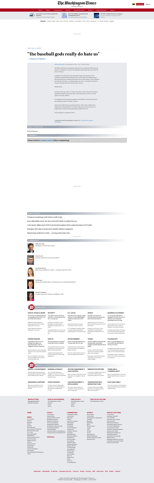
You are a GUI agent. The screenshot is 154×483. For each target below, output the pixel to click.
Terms (82, 471)
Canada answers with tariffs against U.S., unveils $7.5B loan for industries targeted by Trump (56, 387)
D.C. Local (72, 313)
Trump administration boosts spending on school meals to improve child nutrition (56, 348)
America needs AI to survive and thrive (47, 258)
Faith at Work (111, 437)
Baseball (89, 421)
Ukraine (111, 21)
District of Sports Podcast (94, 437)
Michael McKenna (72, 444)
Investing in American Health (115, 441)
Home (29, 48)
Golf (88, 429)
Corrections (30, 419)
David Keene (70, 437)
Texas (84, 21)
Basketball (90, 422)
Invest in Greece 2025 (113, 442)
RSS (93, 471)
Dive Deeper (30, 450)
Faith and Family (114, 382)
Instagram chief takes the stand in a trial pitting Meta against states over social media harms (116, 331)
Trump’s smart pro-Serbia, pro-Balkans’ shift (49, 294)
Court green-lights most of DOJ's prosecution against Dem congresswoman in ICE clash (97, 373)
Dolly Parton (64, 21)
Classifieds (46, 471)
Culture (29, 442)
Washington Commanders (94, 418)
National (29, 422)
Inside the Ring (31, 439)
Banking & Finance (55, 369)
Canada (71, 21)
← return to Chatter (36, 58)
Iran (58, 21)
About (111, 471)
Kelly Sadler (70, 422)
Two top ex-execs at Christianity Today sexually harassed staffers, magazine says (117, 386)
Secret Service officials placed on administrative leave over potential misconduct (37, 317)
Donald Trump (51, 21)
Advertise (100, 471)
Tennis (89, 427)
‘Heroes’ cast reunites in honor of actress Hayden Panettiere (76, 353)
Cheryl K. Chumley (40, 292)
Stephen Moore (71, 446)
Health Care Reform (52, 421)
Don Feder (70, 432)
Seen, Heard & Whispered (34, 429)
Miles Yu (69, 456)
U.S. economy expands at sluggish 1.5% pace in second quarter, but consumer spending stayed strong (116, 318)
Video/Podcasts (101, 10)
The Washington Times (54, 401)
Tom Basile (70, 426)
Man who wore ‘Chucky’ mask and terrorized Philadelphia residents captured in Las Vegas (77, 318)
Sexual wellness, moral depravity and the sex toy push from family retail (37, 351)
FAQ (106, 471)
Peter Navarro (71, 449)
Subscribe (140, 4)
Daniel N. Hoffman (72, 436)
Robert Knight (71, 439)
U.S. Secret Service (102, 21)
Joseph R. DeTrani (72, 431)
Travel (90, 339)
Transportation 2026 (113, 427)
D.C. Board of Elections (113, 426)
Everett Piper (70, 451)
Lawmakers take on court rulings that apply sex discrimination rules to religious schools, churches (36, 344)
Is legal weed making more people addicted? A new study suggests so (56, 354)
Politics (29, 420)
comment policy (46, 140)
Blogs (33, 48)
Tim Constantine (72, 427)
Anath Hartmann (40, 268)
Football (89, 419)
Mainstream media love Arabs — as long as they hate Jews (53, 270)
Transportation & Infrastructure (56, 432)
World (90, 313)
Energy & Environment (37, 369)
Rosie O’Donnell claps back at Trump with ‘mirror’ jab (76, 342)
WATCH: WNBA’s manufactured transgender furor (78, 14)
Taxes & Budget (54, 382)
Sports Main (90, 414)
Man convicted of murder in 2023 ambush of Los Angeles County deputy (77, 375)
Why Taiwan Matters (113, 422)
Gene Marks (70, 441)
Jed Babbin (70, 424)
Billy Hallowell (71, 434)
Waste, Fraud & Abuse (36, 313)
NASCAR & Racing (92, 436)
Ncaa (88, 21)
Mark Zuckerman (59, 64)
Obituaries (30, 447)
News (40, 10)
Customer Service (65, 471)
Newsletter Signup (33, 403)
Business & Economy (116, 313)
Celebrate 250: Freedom (113, 419)
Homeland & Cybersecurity (54, 426)
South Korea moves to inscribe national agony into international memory (96, 317)
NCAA (88, 424)
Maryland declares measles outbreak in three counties (75, 324)
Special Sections (79, 10)
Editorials (70, 418)
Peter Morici (39, 256)
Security (51, 313)
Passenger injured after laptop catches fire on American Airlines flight (96, 357)
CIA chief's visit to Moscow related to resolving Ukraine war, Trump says (76, 388)
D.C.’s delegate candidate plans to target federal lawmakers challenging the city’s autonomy (77, 330)
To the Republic (71, 462)
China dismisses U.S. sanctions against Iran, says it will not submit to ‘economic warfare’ (116, 325)
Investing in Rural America (114, 424)
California (78, 21)
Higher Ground (34, 339)
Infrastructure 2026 (112, 431)
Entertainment (74, 339)
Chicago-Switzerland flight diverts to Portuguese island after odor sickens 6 (96, 351)
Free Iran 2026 (111, 421)
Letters (69, 419)
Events (90, 10)
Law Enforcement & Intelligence (56, 431)
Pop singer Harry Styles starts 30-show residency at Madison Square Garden (76, 348)
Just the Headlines (32, 449)
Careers (75, 471)
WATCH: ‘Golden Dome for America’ (111, 14)
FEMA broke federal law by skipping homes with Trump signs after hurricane (36, 324)
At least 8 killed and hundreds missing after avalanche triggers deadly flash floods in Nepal (97, 344)
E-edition (54, 471)
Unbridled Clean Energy (114, 436)
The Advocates (31, 427)
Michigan (93, 21)
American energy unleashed (115, 429)
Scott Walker (70, 454)
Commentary (58, 10)
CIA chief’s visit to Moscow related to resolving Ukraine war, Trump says (56, 317)
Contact (117, 471)
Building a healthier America (115, 439)
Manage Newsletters (33, 401)
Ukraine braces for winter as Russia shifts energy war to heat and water (96, 324)
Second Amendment (52, 422)
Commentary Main (72, 414)
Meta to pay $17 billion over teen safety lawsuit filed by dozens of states (116, 343)
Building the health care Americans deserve (114, 433)
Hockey (89, 431)
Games (112, 10)
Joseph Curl (70, 429)
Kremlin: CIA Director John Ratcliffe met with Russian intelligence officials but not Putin (56, 325)
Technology (113, 339)
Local (49, 404)
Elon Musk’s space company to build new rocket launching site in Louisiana (117, 356)
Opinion (50, 403)
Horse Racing (90, 434)
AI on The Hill (110, 418)
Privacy (88, 471)
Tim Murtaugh (71, 447)
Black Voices (70, 457)
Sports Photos (91, 439)
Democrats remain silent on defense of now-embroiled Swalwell (55, 282)
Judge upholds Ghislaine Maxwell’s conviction (35, 329)
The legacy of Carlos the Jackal (44, 246)
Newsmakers (30, 435)
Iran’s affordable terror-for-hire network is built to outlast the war (57, 331)
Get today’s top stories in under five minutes (47, 14)
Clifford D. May (39, 244)
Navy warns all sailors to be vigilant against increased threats (35, 386)
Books (69, 459)
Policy (48, 10)
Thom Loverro (91, 426)
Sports (68, 10)
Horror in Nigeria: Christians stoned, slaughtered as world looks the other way (36, 357)
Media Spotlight (31, 434)
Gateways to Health (112, 416)
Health (50, 339)
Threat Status (51, 416)
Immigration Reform (96, 369)
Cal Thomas (38, 280)
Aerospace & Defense (36, 382)
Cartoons (69, 461)
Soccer (89, 432)
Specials (50, 437)
